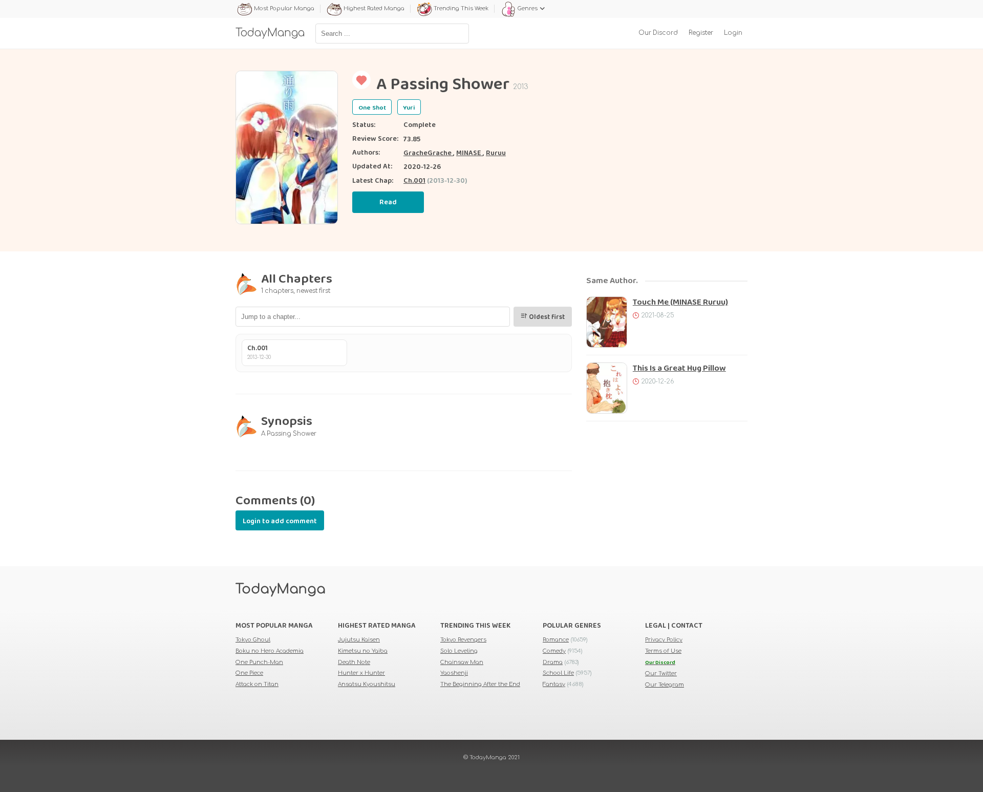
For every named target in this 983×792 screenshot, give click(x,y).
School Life (558, 673)
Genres (528, 8)
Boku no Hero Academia (270, 651)
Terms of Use (663, 651)
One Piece (249, 673)
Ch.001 (414, 180)
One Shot (372, 107)
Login (733, 33)
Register (701, 33)
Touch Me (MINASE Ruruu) (680, 302)
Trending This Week (461, 8)
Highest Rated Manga (374, 8)
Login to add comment (280, 521)
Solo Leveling (459, 651)
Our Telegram (664, 685)
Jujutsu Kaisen (359, 640)
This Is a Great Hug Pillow (679, 368)
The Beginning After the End (480, 684)
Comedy (554, 651)
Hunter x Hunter (361, 673)
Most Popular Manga (284, 8)
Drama (553, 662)
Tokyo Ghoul (253, 640)
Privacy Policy (663, 640)
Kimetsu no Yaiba (363, 651)
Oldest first (546, 317)
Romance (556, 640)
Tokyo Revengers (463, 640)
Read (388, 202)
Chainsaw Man (461, 662)
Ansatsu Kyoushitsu (366, 684)
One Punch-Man (259, 662)
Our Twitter (661, 673)
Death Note (354, 662)
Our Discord (658, 33)
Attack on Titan (257, 684)
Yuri (409, 107)
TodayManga (281, 589)
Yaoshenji (454, 673)
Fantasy (554, 684)
